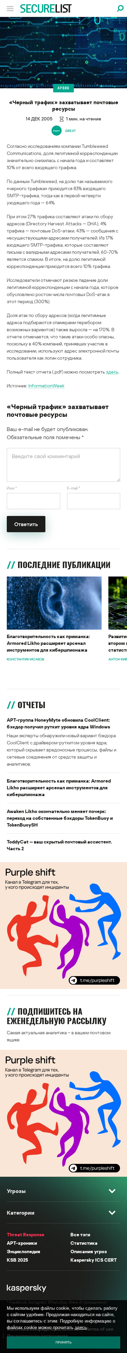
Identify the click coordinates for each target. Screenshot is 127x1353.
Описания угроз (88, 1251)
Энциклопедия (23, 1251)
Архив (63, 88)
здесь (112, 372)
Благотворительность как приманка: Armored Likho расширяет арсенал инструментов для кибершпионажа (48, 643)
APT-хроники (22, 1243)
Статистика (84, 1243)
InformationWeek (46, 385)
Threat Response (25, 1234)
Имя (12, 488)
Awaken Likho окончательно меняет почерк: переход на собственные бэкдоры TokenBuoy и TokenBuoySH (60, 818)
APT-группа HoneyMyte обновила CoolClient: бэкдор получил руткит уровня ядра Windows (58, 723)
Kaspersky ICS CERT (93, 1260)
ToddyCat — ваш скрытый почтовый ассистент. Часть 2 (59, 845)
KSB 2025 (17, 1260)
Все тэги (80, 1234)
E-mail (73, 488)
